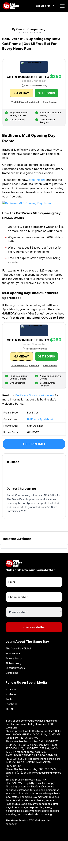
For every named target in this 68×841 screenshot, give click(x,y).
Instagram (11, 689)
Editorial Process (15, 667)
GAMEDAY (21, 93)
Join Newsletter (34, 627)
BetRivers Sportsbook (40, 419)
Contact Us (12, 672)
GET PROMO (34, 444)
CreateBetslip (45, 6)
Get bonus (46, 93)
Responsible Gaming (36, 85)
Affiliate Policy (14, 663)
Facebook (11, 703)
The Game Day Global (18, 648)
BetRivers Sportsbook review (34, 395)
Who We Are (13, 653)
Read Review (50, 102)
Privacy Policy (14, 658)
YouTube (11, 694)
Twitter (9, 699)
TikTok (10, 708)
